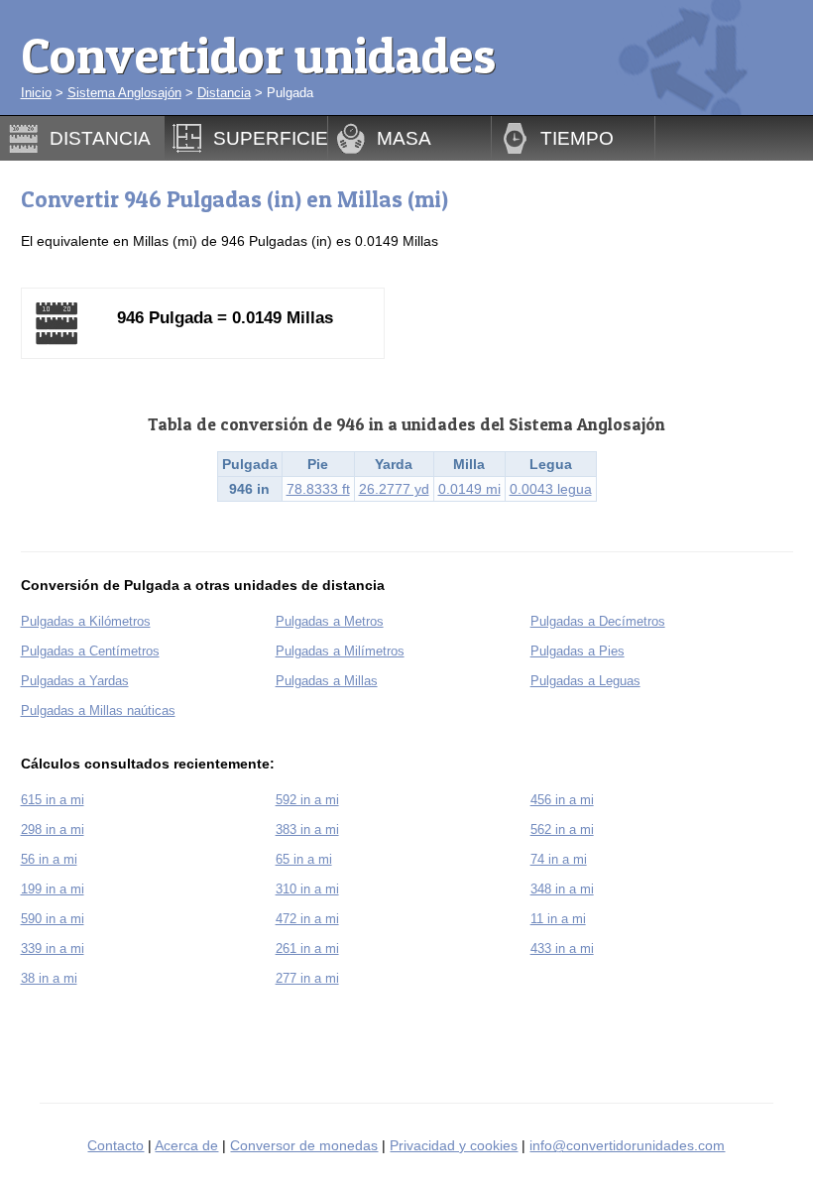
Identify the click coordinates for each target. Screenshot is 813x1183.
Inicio (36, 92)
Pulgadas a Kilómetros (86, 621)
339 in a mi (52, 948)
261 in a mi (307, 948)
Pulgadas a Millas (327, 680)
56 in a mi (49, 859)
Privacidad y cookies (454, 1145)
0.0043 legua (551, 489)
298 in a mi (52, 829)
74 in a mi (558, 859)
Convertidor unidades (258, 55)
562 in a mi (562, 829)
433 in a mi (562, 948)
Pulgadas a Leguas (585, 680)
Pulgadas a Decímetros (597, 621)
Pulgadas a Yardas (75, 680)
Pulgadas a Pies (577, 651)
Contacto (115, 1145)
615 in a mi (52, 799)
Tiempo (577, 138)
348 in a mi (562, 889)
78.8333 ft (318, 489)
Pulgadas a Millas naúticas (98, 710)
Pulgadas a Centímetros (90, 651)
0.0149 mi (469, 489)
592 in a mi (307, 799)
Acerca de (186, 1145)
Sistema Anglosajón (124, 92)
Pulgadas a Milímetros (340, 651)
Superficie (270, 138)
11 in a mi (558, 918)
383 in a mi (307, 829)
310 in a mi (307, 889)
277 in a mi (307, 978)
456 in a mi (562, 799)
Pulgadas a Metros (330, 621)
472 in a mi (307, 918)
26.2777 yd (394, 489)
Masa (404, 138)
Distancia (224, 92)
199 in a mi (52, 889)
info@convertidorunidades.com (627, 1145)
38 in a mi (49, 978)
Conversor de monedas (304, 1145)
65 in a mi (304, 859)
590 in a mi (52, 918)
